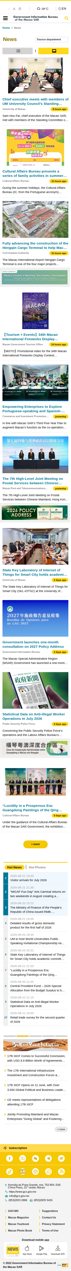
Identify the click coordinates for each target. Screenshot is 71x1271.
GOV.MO (13, 1211)
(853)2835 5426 (43, 1200)
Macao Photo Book (20, 1230)
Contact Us (49, 1217)
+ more (61, 1129)
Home (6, 27)
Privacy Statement (53, 1224)
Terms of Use (50, 1230)
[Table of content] (5, 18)
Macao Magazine (18, 1217)
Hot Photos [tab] (37, 867)
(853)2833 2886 (18, 1200)
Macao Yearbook (18, 1224)
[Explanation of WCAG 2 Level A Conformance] (62, 1265)
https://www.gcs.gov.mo (22, 1191)
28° (45, 8)
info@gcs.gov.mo (19, 1196)
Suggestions (50, 1211)
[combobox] (52, 39)
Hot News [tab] (14, 867)
